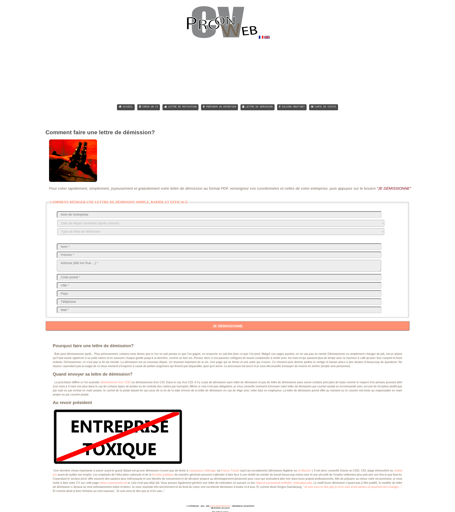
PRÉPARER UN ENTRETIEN (220, 106)
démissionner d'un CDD (115, 382)
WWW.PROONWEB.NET (220, 506)
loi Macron (304, 470)
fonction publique (163, 474)
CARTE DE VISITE (324, 106)
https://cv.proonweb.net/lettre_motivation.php (284, 482)
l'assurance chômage (202, 470)
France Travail (230, 470)
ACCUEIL (127, 106)
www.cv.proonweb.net (113, 482)
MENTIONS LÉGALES (220, 508)
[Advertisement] (234, 71)
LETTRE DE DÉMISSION (258, 106)
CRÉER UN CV (149, 106)
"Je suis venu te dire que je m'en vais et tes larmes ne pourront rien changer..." (352, 486)
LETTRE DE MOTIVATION (182, 106)
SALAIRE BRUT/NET (292, 106)
